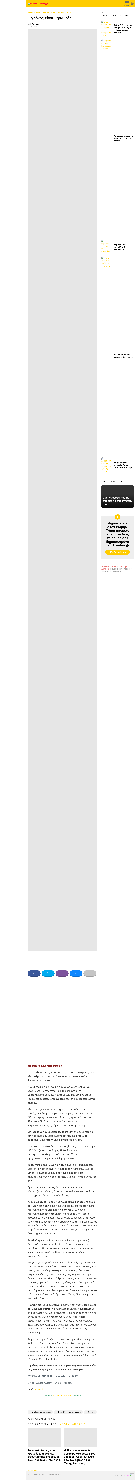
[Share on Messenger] (76, 973)
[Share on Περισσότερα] (89, 973)
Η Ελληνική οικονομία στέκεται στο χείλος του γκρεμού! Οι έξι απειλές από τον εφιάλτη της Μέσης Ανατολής (79, 1457)
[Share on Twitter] (48, 973)
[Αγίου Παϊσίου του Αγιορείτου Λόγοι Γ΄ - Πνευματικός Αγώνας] (106, 29)
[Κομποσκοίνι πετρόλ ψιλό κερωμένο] (106, 247)
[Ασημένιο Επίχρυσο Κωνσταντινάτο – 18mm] (106, 138)
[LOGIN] (132, 3)
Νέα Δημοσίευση (117, 552)
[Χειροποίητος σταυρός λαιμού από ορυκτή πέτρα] (106, 465)
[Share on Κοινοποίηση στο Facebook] (34, 973)
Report (91, 1412)
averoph (39, 1389)
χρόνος (53, 1419)
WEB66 (126, 1475)
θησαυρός (41, 1419)
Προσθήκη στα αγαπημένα (69, 1412)
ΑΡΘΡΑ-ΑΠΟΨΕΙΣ (73, 1424)
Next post (32, 1470)
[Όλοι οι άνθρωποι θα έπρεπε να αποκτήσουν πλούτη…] (117, 496)
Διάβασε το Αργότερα (41, 1412)
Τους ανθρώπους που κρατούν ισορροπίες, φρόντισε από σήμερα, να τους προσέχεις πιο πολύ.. (44, 1455)
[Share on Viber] (62, 973)
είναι (31, 1419)
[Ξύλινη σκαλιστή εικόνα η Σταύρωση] (106, 356)
